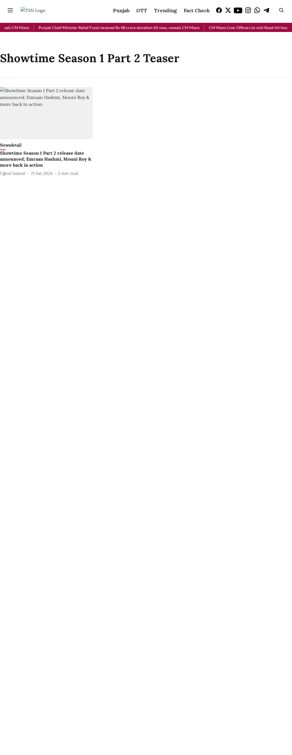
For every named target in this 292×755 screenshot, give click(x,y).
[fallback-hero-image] (46, 113)
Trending (165, 10)
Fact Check (197, 10)
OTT (141, 10)
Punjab (121, 10)
